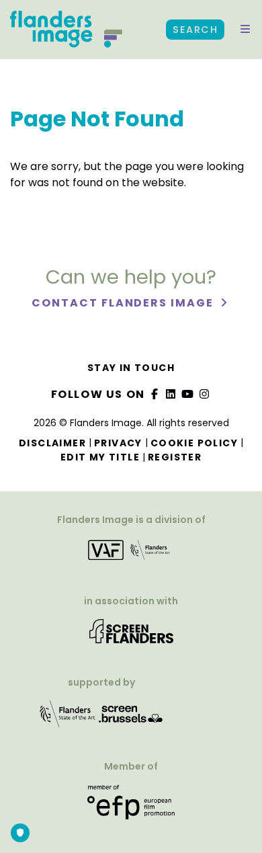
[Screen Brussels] (131, 719)
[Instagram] (204, 394)
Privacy (118, 443)
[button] (245, 29)
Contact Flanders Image (124, 303)
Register (175, 457)
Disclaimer (52, 443)
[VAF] (131, 555)
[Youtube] (188, 394)
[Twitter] (171, 394)
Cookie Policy (194, 443)
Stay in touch (131, 367)
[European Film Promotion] (131, 807)
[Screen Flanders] (131, 636)
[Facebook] (154, 394)
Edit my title (100, 457)
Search (195, 29)
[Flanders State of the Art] (68, 719)
